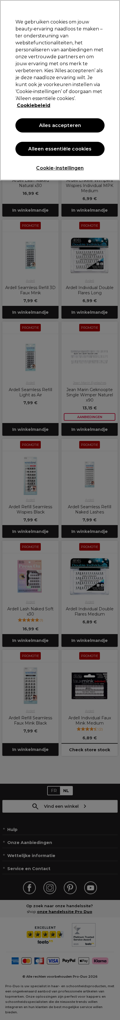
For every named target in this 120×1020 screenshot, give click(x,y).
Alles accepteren (60, 125)
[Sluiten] (113, 8)
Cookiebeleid (33, 105)
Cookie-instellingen (60, 168)
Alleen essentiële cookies (59, 149)
